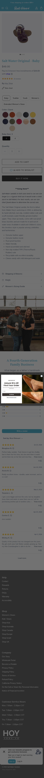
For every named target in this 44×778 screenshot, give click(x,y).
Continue (11, 394)
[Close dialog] (41, 376)
